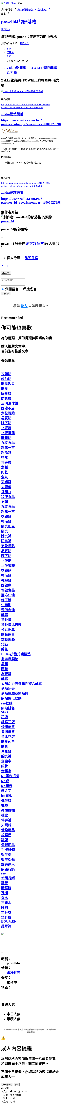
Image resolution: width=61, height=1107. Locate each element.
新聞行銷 (8, 878)
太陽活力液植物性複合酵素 (21, 683)
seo (3, 873)
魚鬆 (4, 467)
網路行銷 (8, 869)
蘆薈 (4, 883)
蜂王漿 (6, 600)
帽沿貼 (6, 379)
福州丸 (6, 492)
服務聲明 (31, 1032)
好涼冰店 (8, 408)
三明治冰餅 (9, 403)
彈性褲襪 (8, 810)
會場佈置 (8, 732)
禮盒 (4, 457)
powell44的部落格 (18, 21)
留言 (40, 243)
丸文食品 (8, 443)
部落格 (10, 52)
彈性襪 (6, 800)
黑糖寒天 (8, 688)
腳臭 (4, 388)
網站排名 (8, 708)
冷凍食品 (8, 497)
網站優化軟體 (11, 698)
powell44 (7, 221)
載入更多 (6, 273)
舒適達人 (8, 864)
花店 (4, 717)
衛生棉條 (8, 859)
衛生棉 (6, 854)
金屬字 (6, 771)
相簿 (9, 49)
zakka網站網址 (12, 114)
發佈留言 (6, 294)
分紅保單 (8, 629)
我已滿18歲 (7, 1085)
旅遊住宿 (31, 258)
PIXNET (13, 1029)
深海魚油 (8, 610)
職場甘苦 (24, 43)
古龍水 (6, 903)
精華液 (6, 888)
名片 (9, 56)
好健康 (6, 585)
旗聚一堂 (8, 447)
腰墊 (4, 669)
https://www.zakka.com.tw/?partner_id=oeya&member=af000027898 (31, 122)
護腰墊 (6, 674)
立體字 (6, 761)
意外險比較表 (11, 624)
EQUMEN (8, 921)
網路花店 (8, 722)
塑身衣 (6, 912)
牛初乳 (6, 605)
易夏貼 (6, 418)
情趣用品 (8, 830)
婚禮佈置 (8, 727)
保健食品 (8, 590)
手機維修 (8, 850)
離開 (16, 1085)
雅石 (4, 644)
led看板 (6, 795)
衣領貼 (6, 374)
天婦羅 (6, 482)
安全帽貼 (8, 413)
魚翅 (4, 502)
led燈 (5, 781)
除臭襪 (6, 393)
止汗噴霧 (8, 433)
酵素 (4, 615)
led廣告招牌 (10, 776)
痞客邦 (31, 243)
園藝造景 (8, 634)
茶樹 (4, 893)
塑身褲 (6, 917)
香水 (4, 898)
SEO (4, 712)
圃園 (4, 907)
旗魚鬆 (6, 452)
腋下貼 (6, 423)
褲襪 (4, 805)
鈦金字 (6, 791)
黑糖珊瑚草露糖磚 (14, 693)
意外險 (6, 620)
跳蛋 (4, 840)
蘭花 (4, 649)
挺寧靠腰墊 (9, 659)
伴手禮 (6, 462)
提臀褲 (6, 926)
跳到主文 (5, 29)
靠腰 (4, 664)
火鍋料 (6, 487)
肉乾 (4, 472)
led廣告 (6, 786)
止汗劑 (6, 428)
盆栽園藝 (8, 639)
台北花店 (8, 736)
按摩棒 (6, 835)
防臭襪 (6, 398)
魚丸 (4, 477)
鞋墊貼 (6, 438)
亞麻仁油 (8, 595)
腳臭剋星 (8, 384)
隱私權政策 (51, 1029)
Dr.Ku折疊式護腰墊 (16, 654)
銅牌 (4, 766)
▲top (5, 265)
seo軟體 (6, 703)
